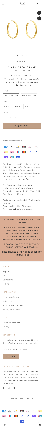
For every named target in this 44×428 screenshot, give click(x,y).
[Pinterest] (14, 387)
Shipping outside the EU (14, 305)
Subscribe (11, 357)
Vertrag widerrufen (11, 309)
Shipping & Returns (11, 297)
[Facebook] (4, 387)
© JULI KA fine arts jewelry (22, 398)
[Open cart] (41, 4)
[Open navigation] (3, 4)
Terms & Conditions (11, 323)
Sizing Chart (8, 301)
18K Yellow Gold (11, 96)
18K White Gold (29, 96)
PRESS (6, 284)
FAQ (4, 276)
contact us (14, 209)
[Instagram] (9, 387)
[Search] (37, 4)
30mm (17, 106)
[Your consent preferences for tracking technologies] (40, 424)
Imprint (6, 272)
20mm (7, 106)
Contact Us (8, 280)
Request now (22, 126)
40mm (28, 106)
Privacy (6, 327)
